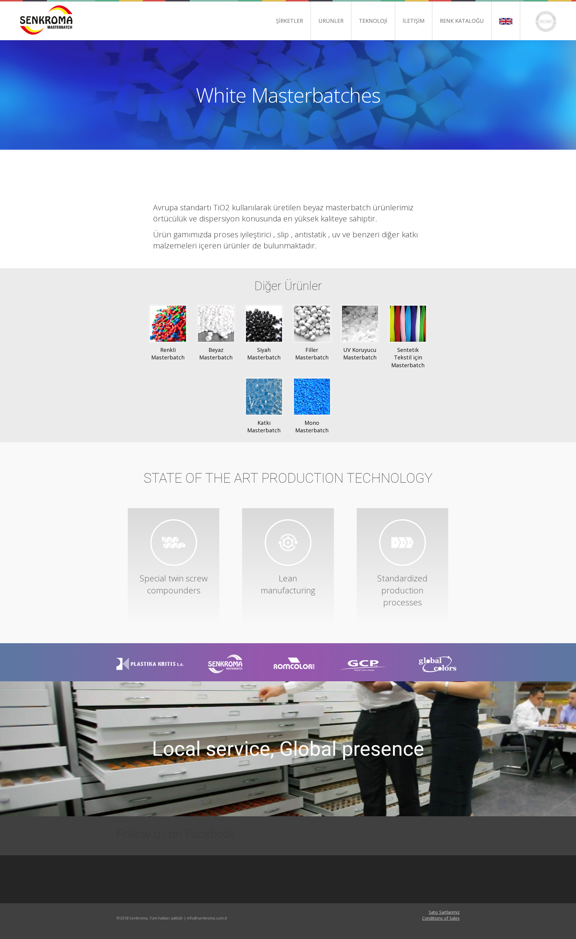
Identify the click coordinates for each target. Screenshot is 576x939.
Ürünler (331, 20)
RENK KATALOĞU (462, 20)
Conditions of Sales (441, 918)
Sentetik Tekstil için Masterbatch (407, 357)
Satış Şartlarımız (444, 912)
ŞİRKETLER (289, 20)
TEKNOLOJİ (373, 20)
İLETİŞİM (413, 20)
